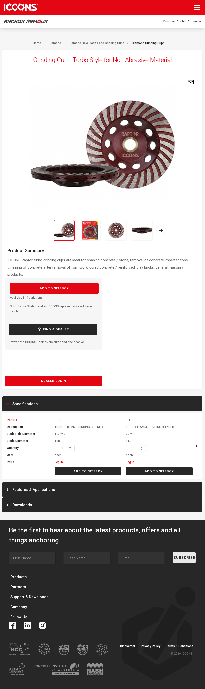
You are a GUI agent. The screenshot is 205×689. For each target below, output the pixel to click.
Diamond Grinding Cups (148, 43)
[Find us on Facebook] (12, 625)
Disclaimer (127, 646)
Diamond (55, 43)
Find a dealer (55, 329)
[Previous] (44, 231)
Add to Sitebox (54, 288)
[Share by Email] (190, 82)
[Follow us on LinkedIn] (27, 625)
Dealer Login (53, 381)
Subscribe (184, 558)
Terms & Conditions (180, 646)
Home (37, 43)
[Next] (161, 231)
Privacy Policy (150, 646)
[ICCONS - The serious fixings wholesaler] (21, 7)
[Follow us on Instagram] (42, 625)
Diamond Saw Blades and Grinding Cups (96, 43)
